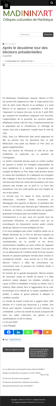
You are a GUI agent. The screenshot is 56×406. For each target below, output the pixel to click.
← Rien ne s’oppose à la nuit (13, 350)
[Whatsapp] (28, 332)
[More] (47, 332)
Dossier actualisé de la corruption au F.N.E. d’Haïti (22, 373)
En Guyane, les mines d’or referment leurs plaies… (21, 382)
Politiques (10, 44)
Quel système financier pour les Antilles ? (18, 386)
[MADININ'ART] (28, 14)
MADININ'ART (27, 400)
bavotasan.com (39, 402)
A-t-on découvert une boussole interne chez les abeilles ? (24, 369)
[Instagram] (37, 332)
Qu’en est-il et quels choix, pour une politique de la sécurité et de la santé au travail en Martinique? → (39, 353)
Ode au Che (45, 375)
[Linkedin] (18, 332)
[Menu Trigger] (6, 5)
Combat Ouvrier (15, 340)
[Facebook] (8, 332)
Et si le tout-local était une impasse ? (16, 378)
